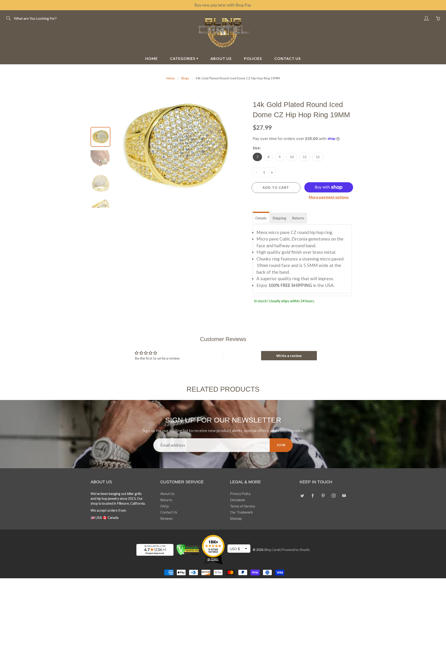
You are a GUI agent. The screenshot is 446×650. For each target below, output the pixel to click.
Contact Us (168, 512)
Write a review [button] (289, 355)
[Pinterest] (323, 495)
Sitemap (236, 518)
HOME (151, 58)
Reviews (166, 518)
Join (281, 445)
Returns (298, 218)
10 (292, 157)
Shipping (279, 218)
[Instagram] (333, 495)
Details (261, 218)
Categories (183, 58)
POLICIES (253, 58)
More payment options (329, 197)
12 (318, 157)
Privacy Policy (240, 494)
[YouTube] (344, 495)
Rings (185, 78)
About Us (167, 494)
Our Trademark (241, 512)
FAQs (164, 506)
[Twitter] (302, 495)
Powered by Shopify (296, 550)
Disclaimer (238, 500)
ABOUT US (221, 58)
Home (170, 78)
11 (305, 157)
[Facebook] (312, 495)
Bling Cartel (272, 550)
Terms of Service (242, 506)
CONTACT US (287, 58)
